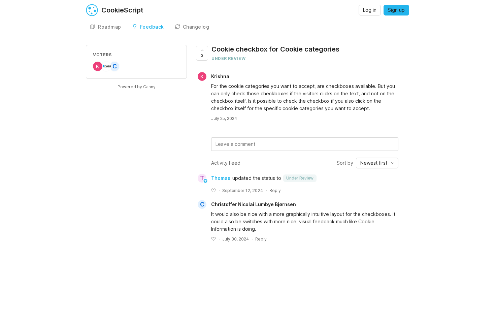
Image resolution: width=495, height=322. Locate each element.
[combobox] (377, 163)
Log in (369, 10)
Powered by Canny (137, 86)
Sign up (396, 10)
